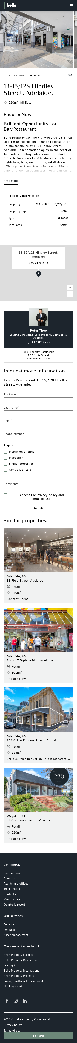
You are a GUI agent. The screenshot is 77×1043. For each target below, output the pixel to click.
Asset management (16, 935)
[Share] (70, 75)
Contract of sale (20, 469)
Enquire (38, 1036)
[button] (39, 274)
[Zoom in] (70, 287)
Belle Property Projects (19, 976)
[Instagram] (15, 1000)
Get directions (38, 262)
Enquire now (12, 873)
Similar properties (21, 463)
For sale (9, 924)
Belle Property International (22, 970)
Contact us (11, 894)
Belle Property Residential (21, 960)
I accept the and (41, 496)
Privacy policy (47, 495)
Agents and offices (16, 883)
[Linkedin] (24, 1000)
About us (10, 878)
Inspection (16, 457)
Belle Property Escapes (19, 955)
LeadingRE (10, 965)
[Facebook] (6, 1000)
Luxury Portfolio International (23, 981)
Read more (11, 180)
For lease (19, 75)
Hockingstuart (13, 986)
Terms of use (41, 498)
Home (7, 75)
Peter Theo (38, 330)
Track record (12, 889)
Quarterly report (14, 904)
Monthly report (14, 899)
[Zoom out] (70, 294)
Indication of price (21, 451)
